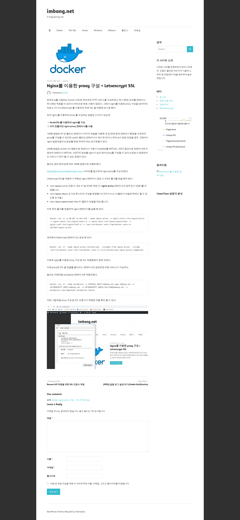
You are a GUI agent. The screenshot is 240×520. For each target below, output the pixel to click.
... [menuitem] (190, 119)
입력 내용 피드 (166, 100)
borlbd (65, 92)
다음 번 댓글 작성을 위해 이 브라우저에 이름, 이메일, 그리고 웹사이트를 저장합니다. (89, 483)
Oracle (85, 30)
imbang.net (60, 11)
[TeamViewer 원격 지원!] (169, 175)
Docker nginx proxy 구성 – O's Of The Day (71, 400)
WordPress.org (166, 108)
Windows (98, 30)
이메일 (51, 467)
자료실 (137, 30)
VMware (112, 30)
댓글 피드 (164, 104)
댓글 (49, 418)
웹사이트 (51, 476)
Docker (60, 30)
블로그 (125, 30)
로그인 (163, 97)
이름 (49, 459)
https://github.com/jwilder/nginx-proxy (65, 171)
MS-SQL (72, 30)
